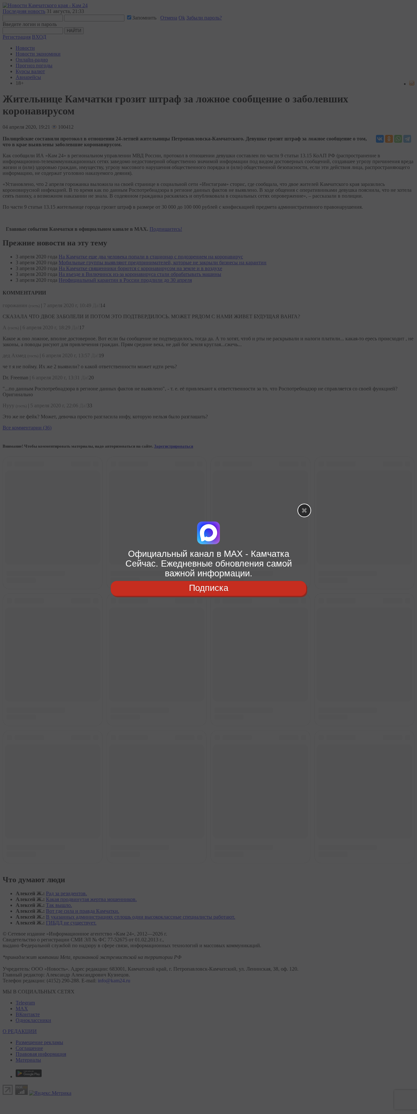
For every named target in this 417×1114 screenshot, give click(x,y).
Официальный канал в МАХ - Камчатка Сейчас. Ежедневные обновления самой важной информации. (208, 563)
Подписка (208, 588)
